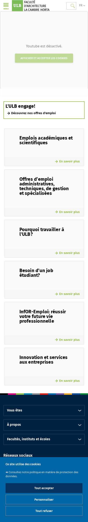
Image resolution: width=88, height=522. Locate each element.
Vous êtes (14, 410)
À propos (14, 424)
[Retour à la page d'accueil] (35, 5)
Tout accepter (44, 488)
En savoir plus (69, 161)
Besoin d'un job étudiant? (36, 273)
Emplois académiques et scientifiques (46, 140)
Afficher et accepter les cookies (44, 58)
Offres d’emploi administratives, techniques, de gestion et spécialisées (44, 186)
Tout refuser (44, 511)
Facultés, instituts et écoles (28, 439)
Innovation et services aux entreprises (43, 360)
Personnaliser (44, 500)
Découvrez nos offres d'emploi (33, 113)
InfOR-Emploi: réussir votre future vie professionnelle (42, 316)
